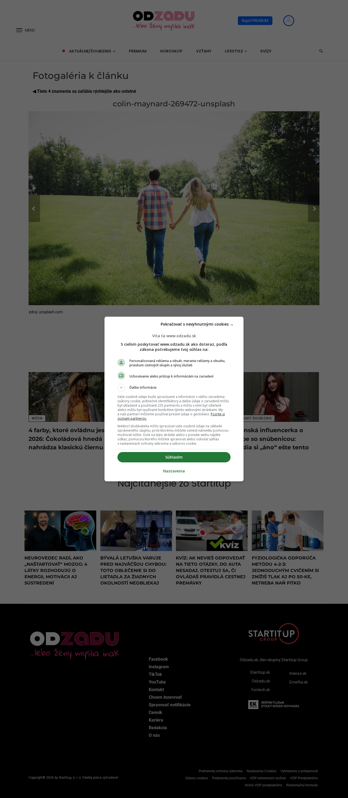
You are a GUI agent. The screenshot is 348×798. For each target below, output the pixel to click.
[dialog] (174, 399)
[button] (174, 387)
